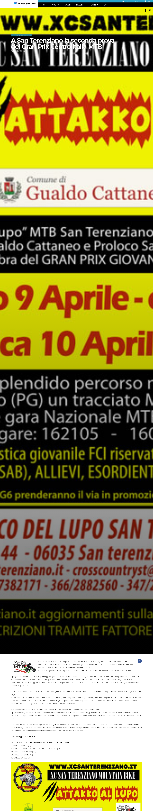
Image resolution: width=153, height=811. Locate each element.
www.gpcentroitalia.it (25, 736)
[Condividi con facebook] (140, 661)
